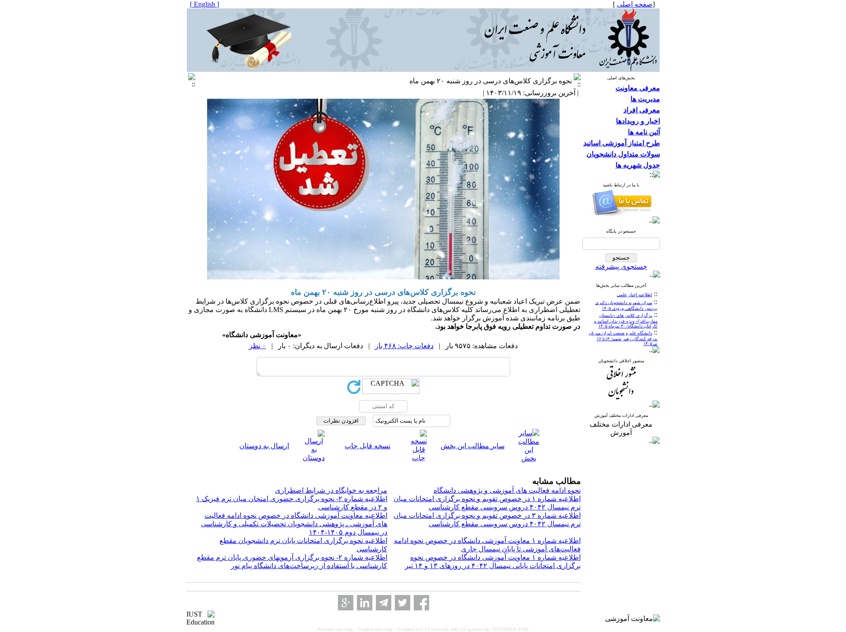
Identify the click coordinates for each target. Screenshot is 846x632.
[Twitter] (402, 602)
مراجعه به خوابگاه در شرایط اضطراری (331, 490)
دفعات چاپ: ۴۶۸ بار (404, 345)
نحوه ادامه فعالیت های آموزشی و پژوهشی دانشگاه (507, 490)
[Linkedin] (364, 602)
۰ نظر (257, 345)
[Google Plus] (345, 602)
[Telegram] (383, 602)
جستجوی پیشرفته (621, 266)
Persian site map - (338, 629)
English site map (376, 629)
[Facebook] (421, 602)
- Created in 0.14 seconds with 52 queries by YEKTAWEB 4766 (461, 629)
